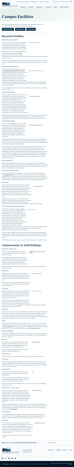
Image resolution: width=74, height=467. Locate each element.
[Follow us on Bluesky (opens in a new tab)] (15, 458)
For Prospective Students (22, 1)
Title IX (30, 464)
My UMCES (58, 450)
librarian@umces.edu (35, 328)
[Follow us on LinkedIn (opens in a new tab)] (9, 458)
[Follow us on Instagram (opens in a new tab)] (5, 458)
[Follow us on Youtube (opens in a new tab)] (12, 458)
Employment (51, 450)
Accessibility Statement (14, 464)
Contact (63, 1)
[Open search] (71, 2)
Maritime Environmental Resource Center (14, 70)
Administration (20, 29)
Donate (67, 1)
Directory (55, 1)
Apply (59, 1)
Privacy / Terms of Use (24, 464)
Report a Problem (45, 464)
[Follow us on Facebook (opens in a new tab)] (2, 458)
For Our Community (44, 1)
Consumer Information (36, 464)
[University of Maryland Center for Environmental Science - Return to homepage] (11, 451)
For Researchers (34, 1)
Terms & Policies (5, 464)
